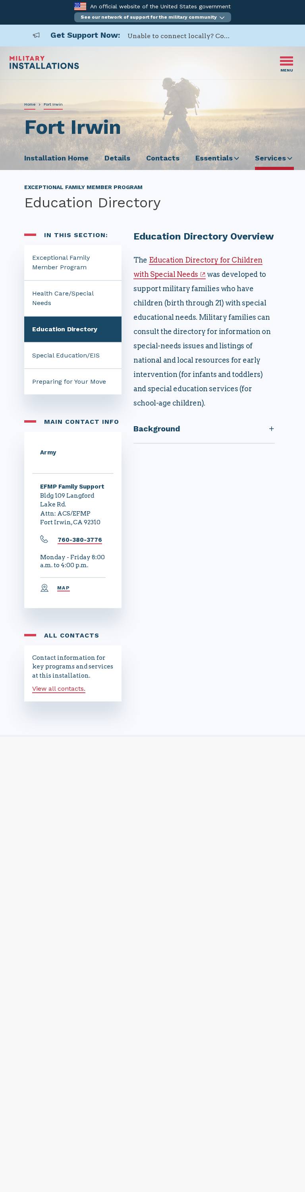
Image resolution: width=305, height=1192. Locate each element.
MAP (63, 588)
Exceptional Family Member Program (61, 262)
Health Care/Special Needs (63, 298)
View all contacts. (58, 688)
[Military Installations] (44, 67)
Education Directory (64, 329)
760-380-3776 (80, 539)
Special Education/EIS (66, 355)
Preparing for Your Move (69, 381)
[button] (152, 17)
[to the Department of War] (80, 6)
